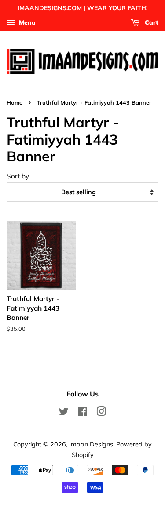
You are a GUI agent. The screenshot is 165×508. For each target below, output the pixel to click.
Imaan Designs (91, 444)
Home (14, 102)
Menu (26, 22)
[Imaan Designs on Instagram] (101, 413)
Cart (150, 22)
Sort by (18, 176)
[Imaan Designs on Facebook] (82, 413)
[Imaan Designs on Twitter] (64, 413)
